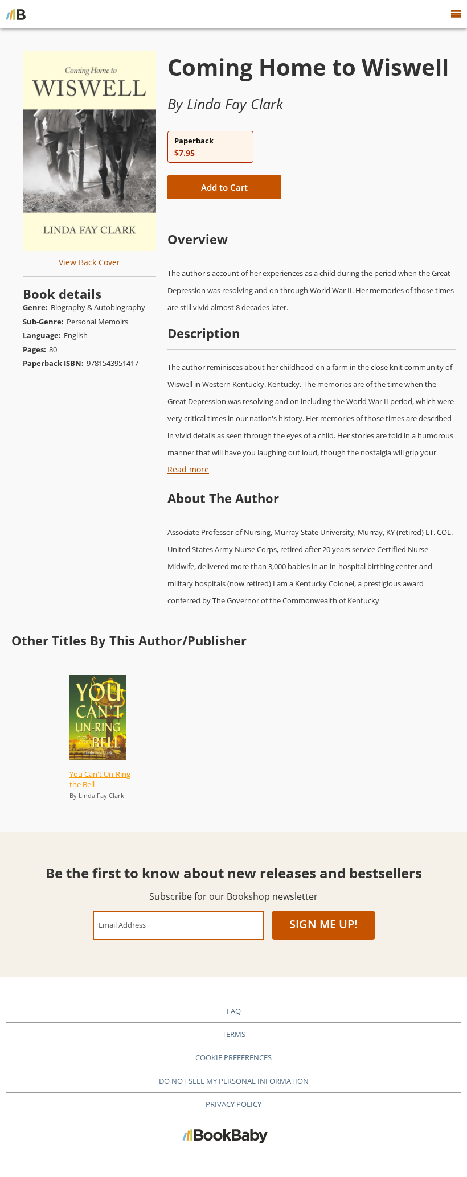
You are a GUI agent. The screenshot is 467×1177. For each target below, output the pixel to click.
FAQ (234, 1011)
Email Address (122, 924)
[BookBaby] (16, 14)
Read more (188, 469)
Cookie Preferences (233, 1057)
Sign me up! (323, 924)
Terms (233, 1034)
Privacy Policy (233, 1104)
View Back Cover (89, 262)
